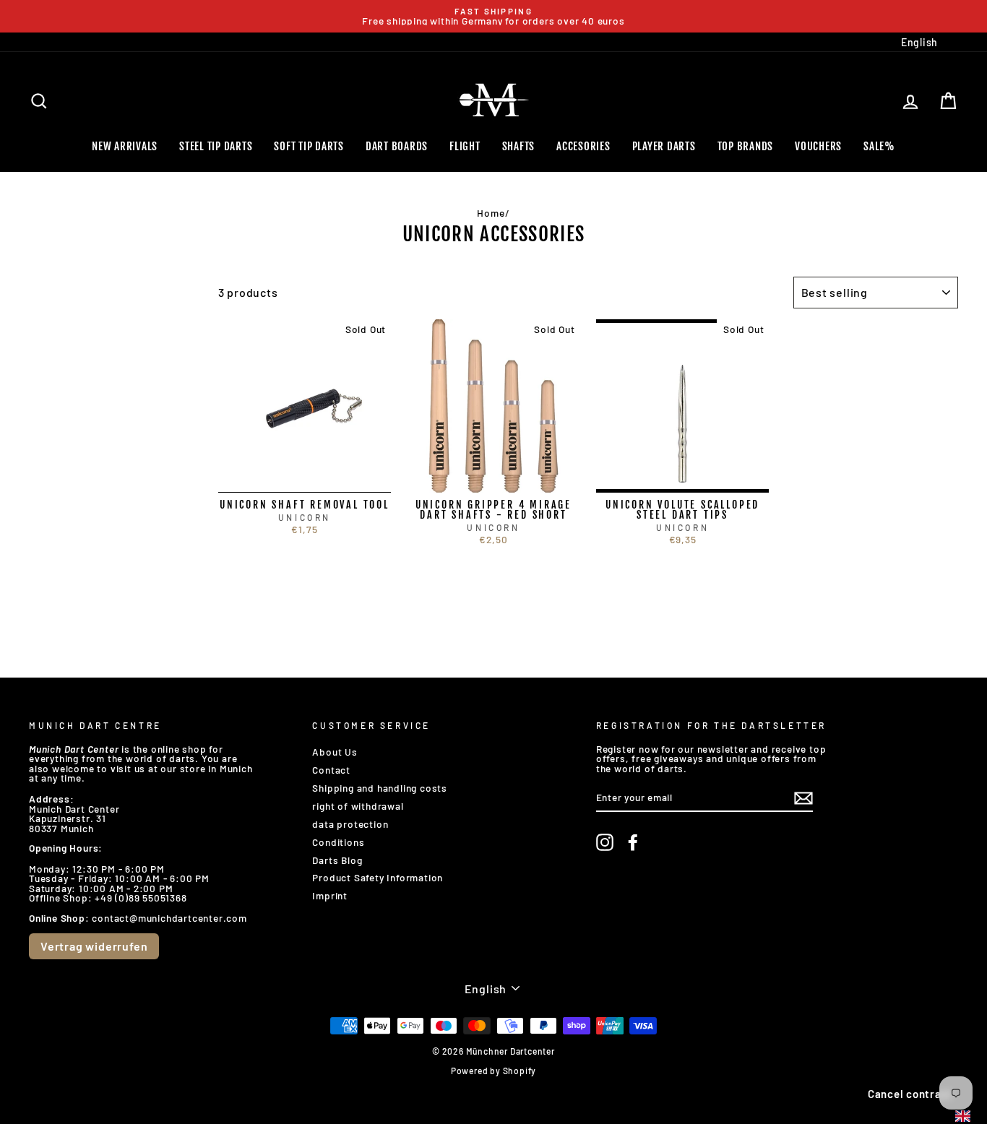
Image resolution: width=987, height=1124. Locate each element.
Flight (464, 146)
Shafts (518, 146)
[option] (493, 16)
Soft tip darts (309, 146)
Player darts (664, 146)
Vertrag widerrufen (93, 946)
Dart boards (397, 146)
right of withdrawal (357, 806)
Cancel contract (910, 1093)
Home (490, 213)
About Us (334, 751)
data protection (350, 824)
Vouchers (818, 146)
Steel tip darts (215, 146)
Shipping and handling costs (379, 788)
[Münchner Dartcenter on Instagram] (604, 842)
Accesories (583, 146)
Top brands (745, 146)
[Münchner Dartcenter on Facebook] (633, 842)
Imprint (330, 895)
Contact (331, 770)
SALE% (879, 146)
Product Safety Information (377, 877)
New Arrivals (125, 146)
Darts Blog (337, 860)
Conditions (338, 842)
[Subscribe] (803, 798)
